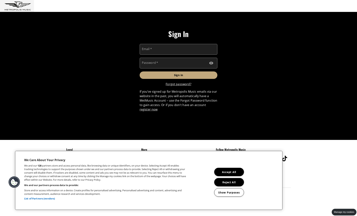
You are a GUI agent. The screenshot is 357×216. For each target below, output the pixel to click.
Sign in (178, 75)
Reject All (229, 182)
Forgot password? (178, 84)
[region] (149, 180)
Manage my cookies (344, 212)
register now (149, 109)
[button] (17, 6)
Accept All (229, 172)
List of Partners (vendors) (39, 198)
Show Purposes (229, 192)
